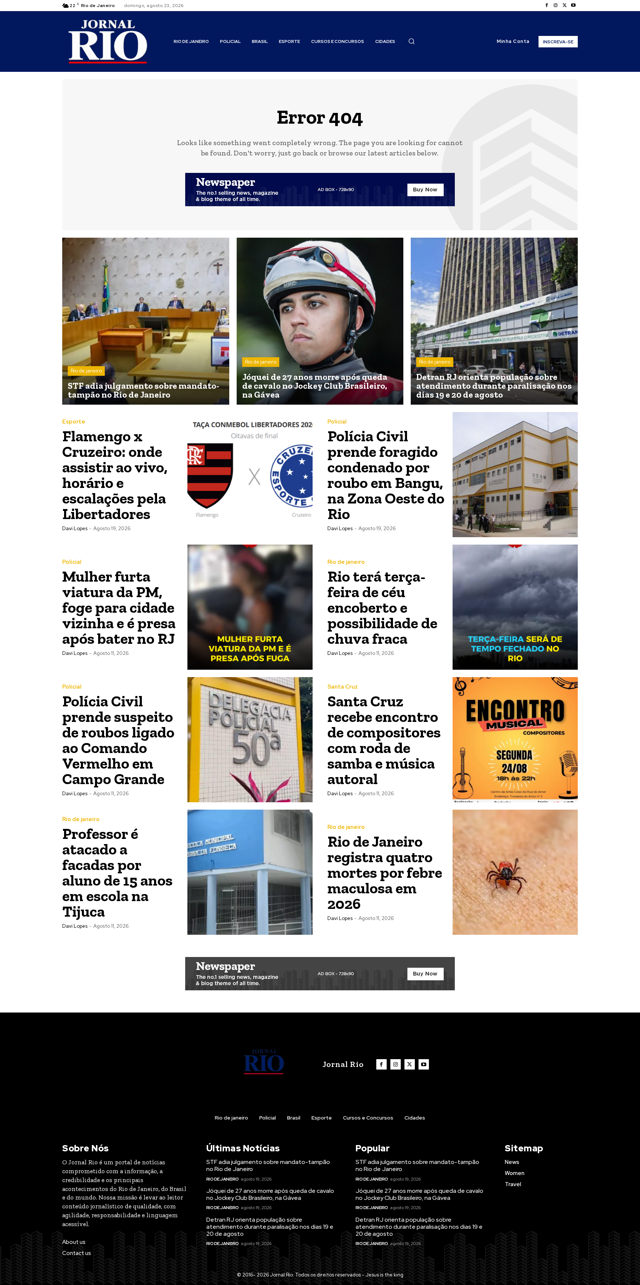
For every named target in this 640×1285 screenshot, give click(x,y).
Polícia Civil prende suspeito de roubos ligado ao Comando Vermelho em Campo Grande (118, 740)
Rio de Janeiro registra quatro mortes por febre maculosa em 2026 (384, 872)
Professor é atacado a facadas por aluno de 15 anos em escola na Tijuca (117, 872)
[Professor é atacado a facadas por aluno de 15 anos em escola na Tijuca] (250, 872)
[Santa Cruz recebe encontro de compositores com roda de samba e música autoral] (515, 739)
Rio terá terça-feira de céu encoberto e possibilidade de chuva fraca (382, 607)
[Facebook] (546, 5)
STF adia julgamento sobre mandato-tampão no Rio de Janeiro (268, 1165)
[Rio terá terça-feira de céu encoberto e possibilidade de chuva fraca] (515, 607)
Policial (337, 422)
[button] (411, 41)
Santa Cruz (342, 687)
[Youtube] (573, 5)
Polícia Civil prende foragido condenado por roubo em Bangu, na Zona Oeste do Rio (385, 474)
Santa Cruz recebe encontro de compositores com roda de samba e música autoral (384, 740)
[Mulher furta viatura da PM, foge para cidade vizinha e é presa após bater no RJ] (250, 607)
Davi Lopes (74, 528)
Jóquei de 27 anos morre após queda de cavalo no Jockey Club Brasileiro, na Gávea (270, 1194)
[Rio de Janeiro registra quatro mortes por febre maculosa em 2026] (515, 872)
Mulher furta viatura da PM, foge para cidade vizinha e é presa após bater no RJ (119, 607)
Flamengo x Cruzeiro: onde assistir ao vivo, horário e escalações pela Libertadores (114, 474)
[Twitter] (564, 5)
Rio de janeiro (86, 371)
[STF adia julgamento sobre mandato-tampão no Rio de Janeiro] (145, 321)
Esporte (73, 422)
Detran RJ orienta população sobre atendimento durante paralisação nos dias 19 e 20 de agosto (269, 1227)
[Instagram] (555, 5)
